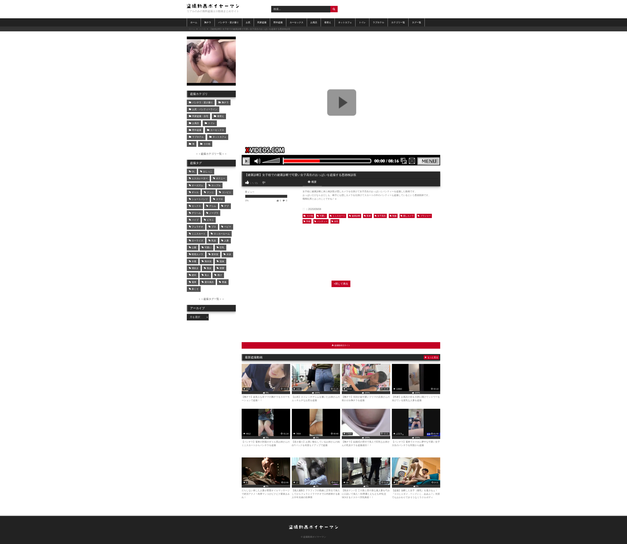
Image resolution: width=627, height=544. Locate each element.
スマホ (219, 199)
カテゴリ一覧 (398, 22)
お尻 (248, 22)
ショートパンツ (200, 199)
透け (219, 275)
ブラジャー (425, 216)
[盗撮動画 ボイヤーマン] (213, 6)
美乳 (336, 221)
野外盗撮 (278, 22)
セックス (196, 206)
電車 (194, 282)
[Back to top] (616, 534)
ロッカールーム (222, 233)
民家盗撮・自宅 (200, 116)
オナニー (220, 178)
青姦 (224, 282)
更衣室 (214, 254)
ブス (213, 226)
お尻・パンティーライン (204, 109)
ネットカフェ (345, 22)
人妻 (226, 240)
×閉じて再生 (341, 283)
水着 (194, 261)
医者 (369, 216)
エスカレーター (200, 178)
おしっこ (207, 171)
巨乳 (222, 247)
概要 (314, 181)
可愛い (323, 216)
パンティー (322, 221)
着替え (327, 22)
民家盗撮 (261, 22)
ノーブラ (213, 213)
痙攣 (222, 268)
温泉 (222, 261)
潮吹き (195, 268)
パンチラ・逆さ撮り (228, 22)
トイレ (362, 22)
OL (193, 171)
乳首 (213, 240)
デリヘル (196, 213)
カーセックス (296, 22)
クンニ (210, 192)
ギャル (195, 192)
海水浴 (208, 261)
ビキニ (210, 220)
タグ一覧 (416, 22)
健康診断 (356, 216)
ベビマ (227, 226)
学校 (308, 221)
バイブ (195, 220)
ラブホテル (378, 22)
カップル (216, 185)
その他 (202, 29)
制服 (394, 216)
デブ (226, 206)
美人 (207, 275)
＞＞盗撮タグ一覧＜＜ (211, 299)
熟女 (209, 268)
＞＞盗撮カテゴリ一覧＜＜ (211, 153)
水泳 (228, 254)
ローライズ (197, 240)
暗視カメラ (197, 254)
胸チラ (207, 22)
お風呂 (313, 22)
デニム (212, 206)
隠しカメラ (408, 216)
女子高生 (381, 216)
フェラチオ (197, 226)
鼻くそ (195, 289)
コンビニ (226, 192)
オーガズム (197, 185)
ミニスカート (338, 216)
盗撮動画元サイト (342, 345)
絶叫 (194, 275)
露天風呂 (209, 282)
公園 (194, 247)
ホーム (193, 22)
